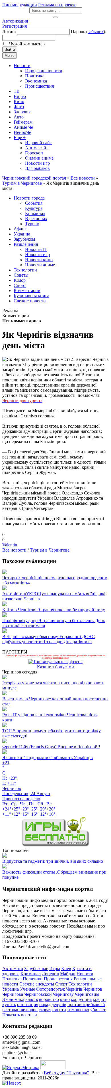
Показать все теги (19, 1014)
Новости (85, 973)
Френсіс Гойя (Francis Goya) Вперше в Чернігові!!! (51, 746)
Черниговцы (87, 994)
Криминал (30, 973)
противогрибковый (86, 1004)
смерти (59, 1009)
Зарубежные (36, 968)
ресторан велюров (20, 1009)
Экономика (13, 999)
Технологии (80, 984)
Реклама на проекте (57, 4)
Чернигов (92, 989)
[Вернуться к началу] (11, 1083)
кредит (99, 999)
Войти (10, 49)
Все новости (14, 550)
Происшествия (58, 978)
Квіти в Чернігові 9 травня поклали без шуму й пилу (53, 609)
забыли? (96, 31)
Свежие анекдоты (36, 984)
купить (9, 1004)
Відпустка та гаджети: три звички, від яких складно (52, 861)
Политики (33, 978)
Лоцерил (50, 973)
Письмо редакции (19, 4)
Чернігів (74, 989)
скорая (45, 1009)
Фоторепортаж (50, 989)
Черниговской (38, 994)
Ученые (27, 989)
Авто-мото (12, 968)
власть (31, 999)
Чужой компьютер (27, 43)
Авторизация (15, 21)
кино (65, 999)
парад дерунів (52, 1004)
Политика (12, 978)
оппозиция (27, 1004)
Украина (10, 989)
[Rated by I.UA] (52, 1067)
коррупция (81, 999)
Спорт (61, 984)
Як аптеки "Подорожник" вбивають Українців (47, 757)
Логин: (9, 31)
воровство (49, 999)
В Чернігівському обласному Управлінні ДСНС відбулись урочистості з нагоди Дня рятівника (48, 639)
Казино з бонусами (55, 666)
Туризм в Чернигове (49, 550)
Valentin (9, 544)
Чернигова (12, 994)
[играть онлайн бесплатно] (55, 845)
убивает (98, 1009)
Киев (66, 968)
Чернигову (63, 994)
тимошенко (78, 1009)
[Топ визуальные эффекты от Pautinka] (55, 661)
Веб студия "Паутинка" (66, 1072)
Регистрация (14, 26)
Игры (54, 968)
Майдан (67, 973)
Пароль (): (88, 31)
